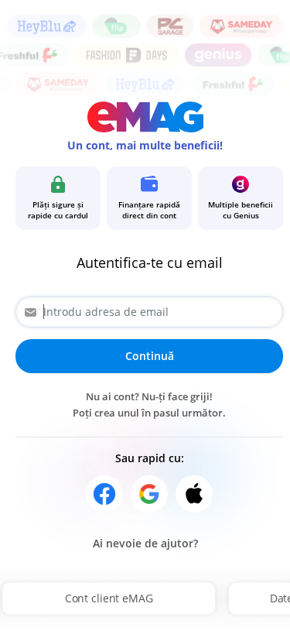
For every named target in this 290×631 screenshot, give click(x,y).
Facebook (104, 494)
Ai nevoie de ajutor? (145, 543)
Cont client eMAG (109, 598)
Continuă (149, 355)
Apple (194, 494)
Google (149, 494)
